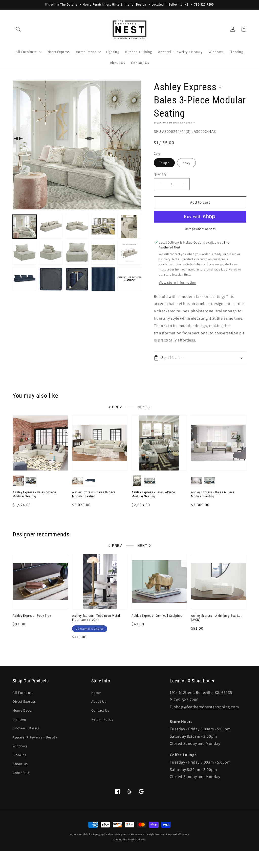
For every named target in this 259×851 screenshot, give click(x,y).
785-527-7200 (186, 699)
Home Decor (23, 710)
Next (142, 407)
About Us (20, 764)
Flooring (20, 755)
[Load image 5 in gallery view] (129, 227)
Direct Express (24, 701)
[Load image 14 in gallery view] (77, 279)
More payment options (200, 229)
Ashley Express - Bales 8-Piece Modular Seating (94, 494)
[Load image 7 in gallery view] (51, 253)
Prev (117, 407)
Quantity (160, 174)
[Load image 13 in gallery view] (51, 279)
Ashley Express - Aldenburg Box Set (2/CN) (216, 618)
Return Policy (102, 719)
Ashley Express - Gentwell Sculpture (157, 616)
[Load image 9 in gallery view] (103, 253)
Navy (186, 162)
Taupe (164, 162)
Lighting (19, 719)
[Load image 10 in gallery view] (129, 253)
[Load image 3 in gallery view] (77, 227)
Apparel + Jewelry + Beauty (35, 737)
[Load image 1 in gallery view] (24, 227)
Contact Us (22, 772)
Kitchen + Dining (26, 728)
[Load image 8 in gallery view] (77, 253)
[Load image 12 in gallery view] (24, 279)
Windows (20, 746)
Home (96, 692)
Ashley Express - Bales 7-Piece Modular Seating (153, 494)
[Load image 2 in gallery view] (51, 227)
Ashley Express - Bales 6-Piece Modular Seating (212, 494)
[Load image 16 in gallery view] (129, 279)
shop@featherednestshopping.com (206, 707)
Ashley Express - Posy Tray (32, 616)
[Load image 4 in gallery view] (103, 227)
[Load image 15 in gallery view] (103, 279)
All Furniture (23, 692)
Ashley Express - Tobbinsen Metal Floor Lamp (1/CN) (96, 618)
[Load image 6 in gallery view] (24, 253)
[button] (18, 29)
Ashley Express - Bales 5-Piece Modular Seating (34, 494)
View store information (177, 282)
